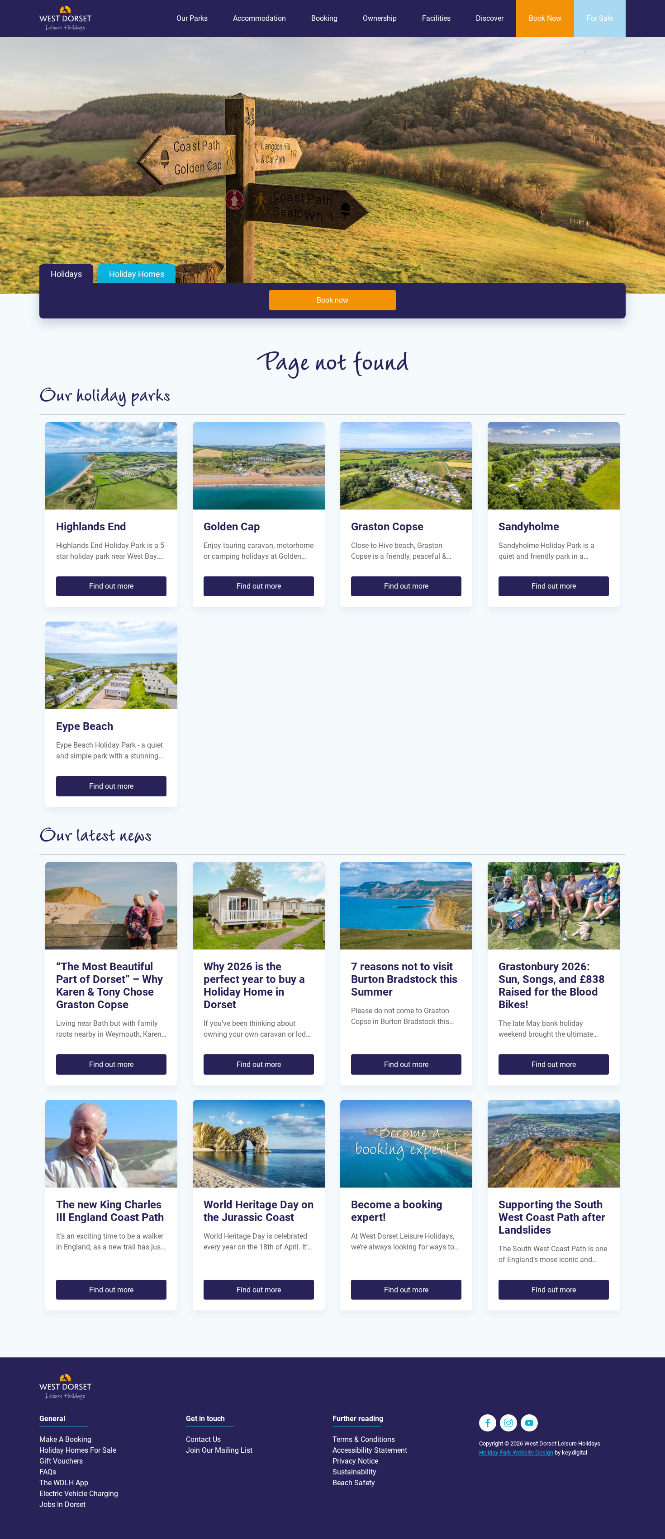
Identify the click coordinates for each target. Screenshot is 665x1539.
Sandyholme (529, 526)
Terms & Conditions (363, 1439)
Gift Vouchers (61, 1461)
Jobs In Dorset (62, 1504)
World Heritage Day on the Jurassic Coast (259, 1211)
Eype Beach (84, 726)
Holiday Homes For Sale (77, 1450)
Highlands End (91, 526)
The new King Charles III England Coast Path (110, 1211)
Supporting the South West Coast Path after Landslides (552, 1217)
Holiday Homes (136, 274)
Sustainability (354, 1472)
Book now (332, 300)
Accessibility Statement (369, 1450)
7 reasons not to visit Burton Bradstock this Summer (404, 979)
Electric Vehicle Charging (78, 1493)
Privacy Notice (355, 1461)
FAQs (47, 1472)
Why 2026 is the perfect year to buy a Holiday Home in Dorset (254, 985)
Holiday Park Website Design (516, 1452)
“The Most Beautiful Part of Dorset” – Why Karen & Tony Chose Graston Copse (109, 985)
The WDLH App (63, 1482)
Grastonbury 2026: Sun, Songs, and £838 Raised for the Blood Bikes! (552, 985)
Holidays (66, 274)
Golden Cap (232, 526)
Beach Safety (353, 1482)
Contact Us (203, 1439)
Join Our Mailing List (219, 1450)
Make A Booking (65, 1439)
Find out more (111, 586)
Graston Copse (387, 526)
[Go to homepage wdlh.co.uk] (65, 29)
